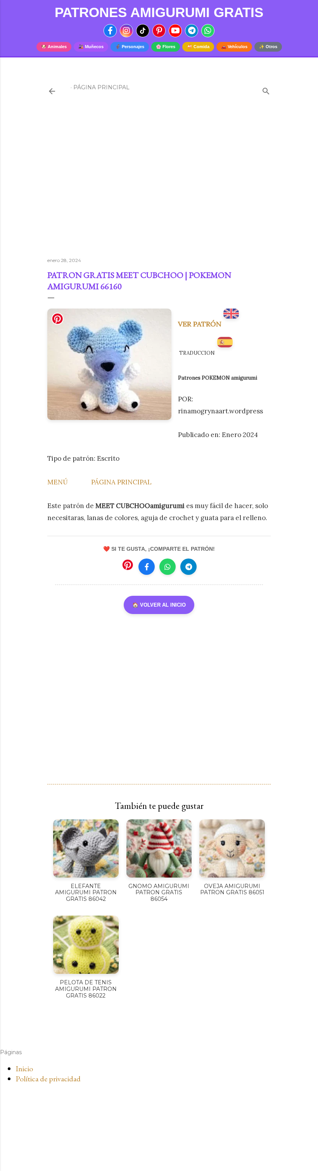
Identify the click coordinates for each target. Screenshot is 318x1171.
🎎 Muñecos (91, 46)
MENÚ (57, 482)
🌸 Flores (165, 46)
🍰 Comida (198, 46)
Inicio (24, 1068)
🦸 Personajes (129, 46)
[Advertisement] (159, 183)
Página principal (101, 87)
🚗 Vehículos (234, 46)
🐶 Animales (54, 46)
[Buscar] (266, 89)
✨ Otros (268, 46)
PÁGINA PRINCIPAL (121, 482)
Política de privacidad (48, 1079)
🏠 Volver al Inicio (159, 605)
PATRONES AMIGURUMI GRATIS (159, 12)
